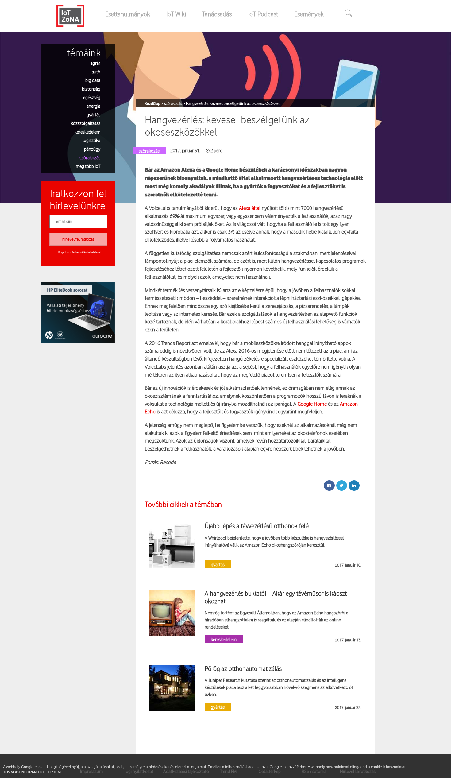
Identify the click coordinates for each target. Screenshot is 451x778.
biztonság (91, 88)
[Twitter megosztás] (341, 485)
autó (96, 71)
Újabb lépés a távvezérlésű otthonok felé (257, 526)
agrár (95, 63)
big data (92, 80)
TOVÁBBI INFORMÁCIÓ (24, 772)
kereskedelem (87, 131)
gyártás (93, 114)
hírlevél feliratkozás (78, 239)
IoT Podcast (263, 14)
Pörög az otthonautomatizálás (243, 668)
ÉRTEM (54, 772)
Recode (168, 462)
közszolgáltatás (85, 123)
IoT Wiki (176, 14)
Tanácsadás (217, 14)
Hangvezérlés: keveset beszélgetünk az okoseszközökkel (232, 103)
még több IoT (88, 166)
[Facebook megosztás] (329, 485)
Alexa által (249, 208)
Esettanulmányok (127, 14)
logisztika (91, 140)
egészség (91, 97)
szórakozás (89, 157)
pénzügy (92, 149)
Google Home (312, 404)
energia (93, 106)
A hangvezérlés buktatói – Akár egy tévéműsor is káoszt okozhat (276, 597)
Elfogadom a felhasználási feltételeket (79, 252)
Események (309, 14)
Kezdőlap (153, 103)
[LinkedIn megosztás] (354, 485)
